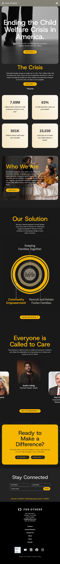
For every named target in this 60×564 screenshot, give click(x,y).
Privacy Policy (36, 557)
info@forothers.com (30, 519)
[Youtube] (25, 550)
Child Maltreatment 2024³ (33, 499)
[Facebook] (37, 550)
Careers (30, 526)
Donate (30, 542)
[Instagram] (42, 550)
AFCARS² (21, 499)
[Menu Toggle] (57, 3)
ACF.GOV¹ (14, 499)
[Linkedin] (31, 550)
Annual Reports (30, 529)
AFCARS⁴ (46, 499)
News (30, 536)
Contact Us (30, 532)
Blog (30, 539)
